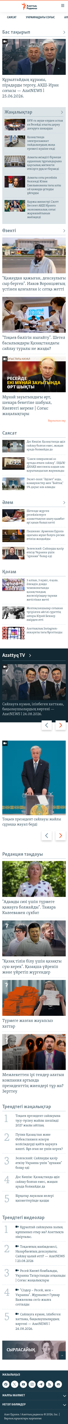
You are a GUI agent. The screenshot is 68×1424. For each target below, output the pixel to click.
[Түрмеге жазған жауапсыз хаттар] (34, 998)
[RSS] (49, 1384)
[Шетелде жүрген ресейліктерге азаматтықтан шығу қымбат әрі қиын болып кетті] (13, 515)
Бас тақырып (16, 32)
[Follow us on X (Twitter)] (14, 1384)
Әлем (7, 502)
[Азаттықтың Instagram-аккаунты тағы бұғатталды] (13, 633)
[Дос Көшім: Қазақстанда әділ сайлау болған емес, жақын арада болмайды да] (13, 446)
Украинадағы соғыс (40, 17)
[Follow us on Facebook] (5, 1384)
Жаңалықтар (18, 112)
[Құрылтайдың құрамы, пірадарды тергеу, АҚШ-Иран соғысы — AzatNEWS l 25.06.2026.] (34, 57)
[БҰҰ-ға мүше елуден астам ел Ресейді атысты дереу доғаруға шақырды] (15, 124)
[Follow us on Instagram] (32, 1384)
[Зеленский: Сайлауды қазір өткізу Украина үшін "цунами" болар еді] (13, 553)
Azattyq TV (13, 655)
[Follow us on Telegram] (40, 1384)
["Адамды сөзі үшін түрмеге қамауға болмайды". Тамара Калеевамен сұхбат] (34, 879)
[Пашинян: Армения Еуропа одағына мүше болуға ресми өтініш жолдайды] (13, 536)
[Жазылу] (58, 1384)
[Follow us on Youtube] (23, 1384)
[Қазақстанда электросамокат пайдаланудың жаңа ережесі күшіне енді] (15, 141)
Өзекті (9, 230)
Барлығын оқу (57, 420)
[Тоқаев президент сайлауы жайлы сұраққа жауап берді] (34, 778)
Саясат (11, 17)
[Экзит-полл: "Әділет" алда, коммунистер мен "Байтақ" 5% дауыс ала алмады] (13, 484)
